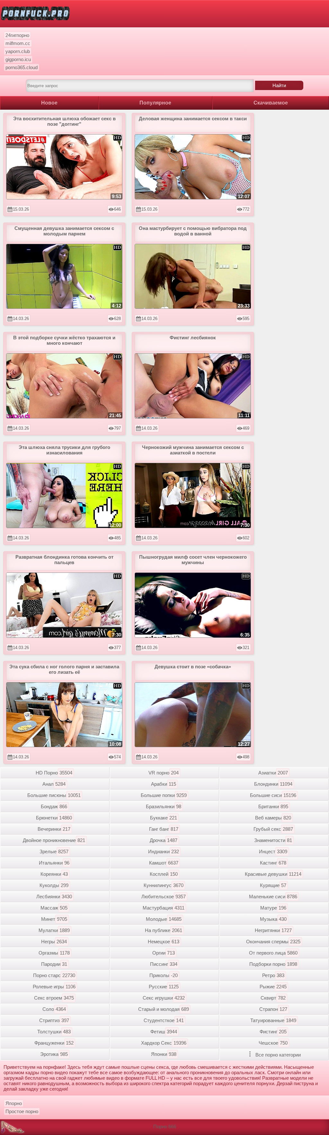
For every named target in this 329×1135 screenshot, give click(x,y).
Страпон (273, 1009)
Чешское (273, 1043)
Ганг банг (163, 829)
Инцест (273, 851)
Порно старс (54, 975)
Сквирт (273, 998)
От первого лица (273, 953)
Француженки (54, 1043)
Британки (273, 806)
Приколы (163, 975)
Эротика (54, 1054)
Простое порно (21, 1111)
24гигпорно (17, 35)
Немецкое (163, 941)
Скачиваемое (270, 102)
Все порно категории (277, 1054)
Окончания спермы (273, 941)
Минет (54, 919)
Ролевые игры (54, 986)
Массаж (53, 908)
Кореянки (54, 874)
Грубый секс (273, 829)
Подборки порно (273, 964)
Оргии (163, 953)
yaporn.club (17, 51)
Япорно (13, 1103)
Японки (163, 1054)
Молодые (164, 919)
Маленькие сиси (273, 896)
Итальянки (54, 862)
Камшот (163, 862)
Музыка (273, 919)
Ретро (273, 975)
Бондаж (54, 806)
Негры (54, 941)
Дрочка (163, 840)
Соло (54, 1009)
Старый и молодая (163, 1009)
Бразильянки (163, 806)
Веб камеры (273, 817)
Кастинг (273, 862)
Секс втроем (54, 998)
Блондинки (273, 784)
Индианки (163, 851)
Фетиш (163, 1031)
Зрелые (54, 851)
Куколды (54, 885)
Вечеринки (54, 829)
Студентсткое (164, 1020)
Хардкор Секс (163, 1043)
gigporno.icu (18, 59)
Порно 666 (164, 1126)
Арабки (163, 784)
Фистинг (273, 1031)
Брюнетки (54, 817)
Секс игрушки (164, 998)
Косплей (164, 874)
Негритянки (273, 930)
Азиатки (273, 772)
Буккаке (163, 817)
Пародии (54, 964)
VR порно (163, 772)
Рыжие (273, 986)
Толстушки (54, 1031)
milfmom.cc (17, 43)
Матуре (273, 908)
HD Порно (54, 772)
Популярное (155, 102)
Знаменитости (273, 840)
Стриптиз (54, 1020)
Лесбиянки (54, 896)
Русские (164, 986)
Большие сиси (273, 795)
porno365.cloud (21, 67)
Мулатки (54, 930)
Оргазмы (54, 953)
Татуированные (273, 1020)
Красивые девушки (273, 874)
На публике (163, 930)
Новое (49, 102)
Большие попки (164, 795)
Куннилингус (163, 885)
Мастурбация (163, 908)
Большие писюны (54, 795)
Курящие (273, 885)
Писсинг (163, 964)
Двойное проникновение (54, 840)
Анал (54, 784)
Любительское (163, 896)
